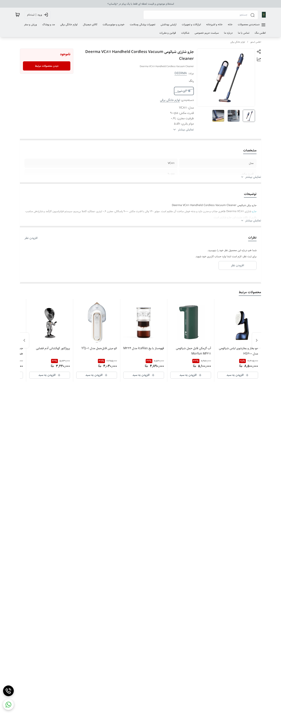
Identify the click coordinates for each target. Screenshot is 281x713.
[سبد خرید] (17, 14)
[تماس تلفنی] (8, 690)
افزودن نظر (31, 238)
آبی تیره (182, 90)
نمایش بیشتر (253, 177)
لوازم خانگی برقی (237, 42)
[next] (24, 340)
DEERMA (181, 73)
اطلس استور (255, 42)
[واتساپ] (8, 704)
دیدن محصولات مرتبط (46, 66)
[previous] (256, 340)
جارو (254, 211)
